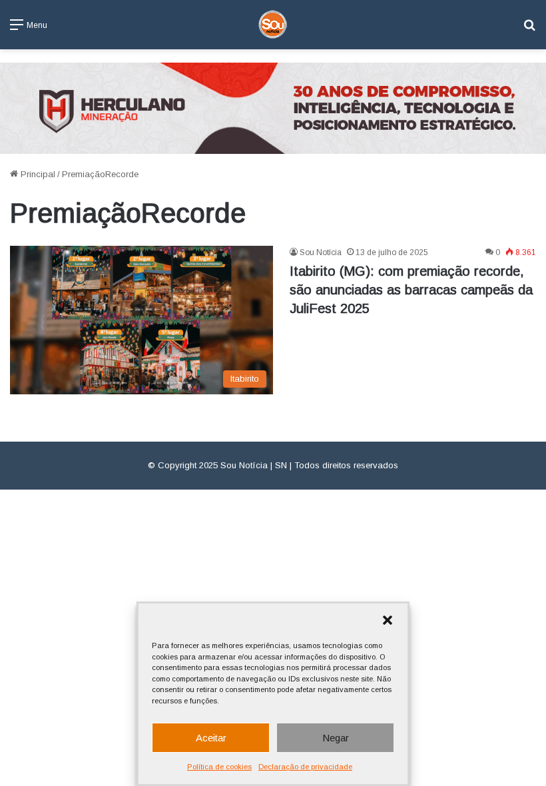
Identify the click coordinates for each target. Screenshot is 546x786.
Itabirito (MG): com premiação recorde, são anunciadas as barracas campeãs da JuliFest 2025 (411, 290)
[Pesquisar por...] (529, 30)
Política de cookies (219, 767)
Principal (36, 174)
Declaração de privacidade (305, 767)
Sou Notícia (321, 252)
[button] (387, 620)
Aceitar (211, 737)
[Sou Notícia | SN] (273, 24)
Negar (335, 737)
